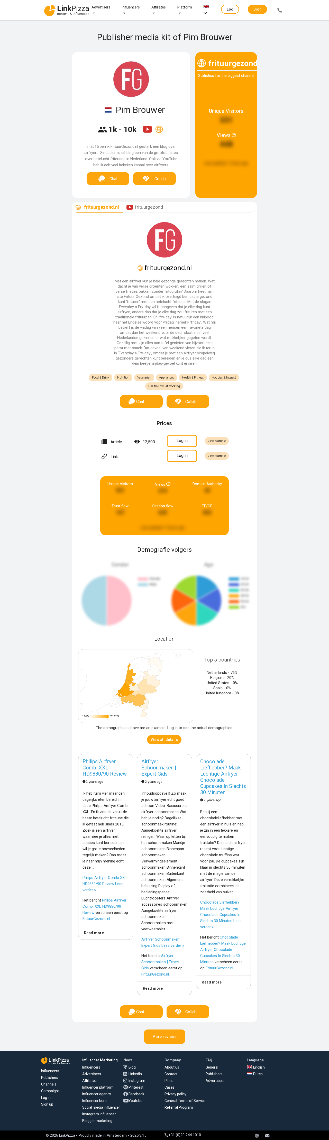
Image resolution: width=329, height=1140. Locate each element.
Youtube (135, 1101)
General (212, 1067)
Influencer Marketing (100, 1060)
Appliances (166, 377)
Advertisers (101, 7)
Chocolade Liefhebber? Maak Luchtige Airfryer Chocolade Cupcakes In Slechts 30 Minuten (223, 776)
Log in (46, 1098)
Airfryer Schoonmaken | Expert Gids (158, 767)
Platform (184, 7)
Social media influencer (101, 1107)
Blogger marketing (97, 1121)
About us (171, 1067)
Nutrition (123, 377)
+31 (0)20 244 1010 (184, 1135)
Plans (168, 1081)
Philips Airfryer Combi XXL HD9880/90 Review (105, 767)
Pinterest (136, 1087)
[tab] (97, 207)
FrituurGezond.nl (96, 918)
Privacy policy (175, 1094)
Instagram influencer (99, 1114)
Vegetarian (144, 377)
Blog (132, 1067)
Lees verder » (105, 883)
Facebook (136, 1094)
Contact (170, 1074)
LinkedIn (135, 1074)
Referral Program (178, 1107)
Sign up (47, 1104)
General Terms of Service (185, 1101)
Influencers (131, 7)
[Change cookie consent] (257, 1136)
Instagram (137, 1081)
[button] (230, 9)
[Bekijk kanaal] (148, 132)
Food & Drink (100, 377)
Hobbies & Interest (224, 377)
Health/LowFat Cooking (164, 386)
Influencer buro (94, 1101)
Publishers (49, 1077)
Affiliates (158, 7)
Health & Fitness (193, 377)
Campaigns (50, 1091)
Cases (169, 1087)
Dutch (257, 1074)
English (258, 1067)
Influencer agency (96, 1094)
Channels (48, 1084)
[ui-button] (280, 11)
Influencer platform (98, 1087)
